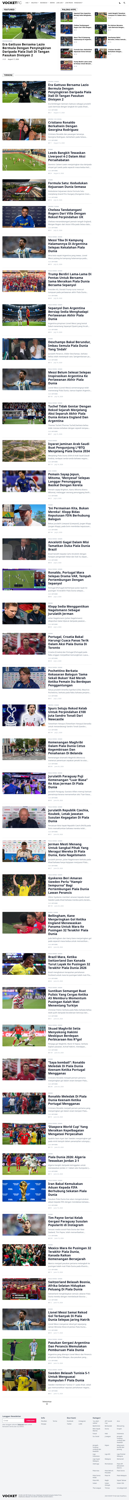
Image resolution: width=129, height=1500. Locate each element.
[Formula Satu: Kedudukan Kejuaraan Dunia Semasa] (24, 190)
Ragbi (107, 1480)
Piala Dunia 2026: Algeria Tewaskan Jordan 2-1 (67, 1159)
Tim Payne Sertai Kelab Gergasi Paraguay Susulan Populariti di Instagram (68, 1221)
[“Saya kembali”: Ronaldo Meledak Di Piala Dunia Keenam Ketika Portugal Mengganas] (24, 1069)
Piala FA (107, 1475)
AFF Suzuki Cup (108, 1422)
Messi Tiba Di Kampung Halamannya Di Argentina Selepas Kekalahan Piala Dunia (83, 40)
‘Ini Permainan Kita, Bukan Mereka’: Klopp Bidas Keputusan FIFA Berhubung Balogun (69, 513)
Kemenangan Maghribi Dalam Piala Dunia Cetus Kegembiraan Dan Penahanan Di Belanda (66, 747)
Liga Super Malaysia (96, 1460)
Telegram (20, 1424)
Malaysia (34, 3)
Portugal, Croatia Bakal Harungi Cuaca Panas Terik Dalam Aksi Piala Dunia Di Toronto (68, 642)
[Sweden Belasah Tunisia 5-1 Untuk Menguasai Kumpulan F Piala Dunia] (24, 1380)
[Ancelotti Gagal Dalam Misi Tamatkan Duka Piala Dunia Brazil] (24, 549)
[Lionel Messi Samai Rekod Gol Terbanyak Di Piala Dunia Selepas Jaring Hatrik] (24, 1319)
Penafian (44, 1421)
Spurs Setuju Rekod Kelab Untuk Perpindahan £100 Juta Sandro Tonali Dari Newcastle (67, 713)
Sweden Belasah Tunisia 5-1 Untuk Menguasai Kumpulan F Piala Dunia (69, 1376)
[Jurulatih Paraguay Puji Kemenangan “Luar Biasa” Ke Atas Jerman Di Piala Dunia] (24, 783)
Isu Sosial (58, 119)
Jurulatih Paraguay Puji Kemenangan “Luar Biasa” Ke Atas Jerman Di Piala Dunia (68, 781)
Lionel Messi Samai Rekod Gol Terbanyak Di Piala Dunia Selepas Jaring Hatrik (69, 1316)
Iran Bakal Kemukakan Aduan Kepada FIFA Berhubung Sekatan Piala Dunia (67, 1189)
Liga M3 (107, 1454)
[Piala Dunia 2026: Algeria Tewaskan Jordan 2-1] (24, 1164)
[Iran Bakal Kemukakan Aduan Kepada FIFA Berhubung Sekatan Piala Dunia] (24, 1191)
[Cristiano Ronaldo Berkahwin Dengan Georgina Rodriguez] (24, 129)
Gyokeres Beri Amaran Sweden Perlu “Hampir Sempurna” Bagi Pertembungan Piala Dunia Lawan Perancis (68, 885)
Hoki (106, 1433)
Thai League (97, 1488)
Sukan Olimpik (107, 1484)
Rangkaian (78, 3)
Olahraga (96, 1464)
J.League (108, 1436)
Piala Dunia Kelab (96, 1476)
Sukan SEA (120, 1483)
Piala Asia (96, 1471)
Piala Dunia (52, 237)
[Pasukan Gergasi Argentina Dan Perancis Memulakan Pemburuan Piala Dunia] (24, 1350)
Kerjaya (43, 1424)
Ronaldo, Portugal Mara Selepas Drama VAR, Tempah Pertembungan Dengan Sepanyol (69, 577)
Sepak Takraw (121, 1480)
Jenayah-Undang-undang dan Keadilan (121, 1439)
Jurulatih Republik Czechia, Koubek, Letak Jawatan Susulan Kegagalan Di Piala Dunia (68, 815)
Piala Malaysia (121, 1475)
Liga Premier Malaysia (121, 1455)
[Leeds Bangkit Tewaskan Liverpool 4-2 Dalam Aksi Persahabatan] (24, 160)
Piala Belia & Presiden (109, 1472)
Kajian (107, 1445)
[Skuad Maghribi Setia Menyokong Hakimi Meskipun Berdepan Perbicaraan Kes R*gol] (24, 1035)
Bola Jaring (120, 1426)
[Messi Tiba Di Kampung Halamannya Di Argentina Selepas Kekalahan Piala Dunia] (24, 247)
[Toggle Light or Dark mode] (120, 3)
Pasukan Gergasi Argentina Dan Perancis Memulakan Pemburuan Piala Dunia (69, 1346)
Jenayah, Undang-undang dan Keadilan (97, 1448)
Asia (27, 3)
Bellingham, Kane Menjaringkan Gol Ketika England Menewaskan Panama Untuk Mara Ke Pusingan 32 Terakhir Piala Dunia (68, 925)
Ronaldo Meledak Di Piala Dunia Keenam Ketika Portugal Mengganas (67, 1100)
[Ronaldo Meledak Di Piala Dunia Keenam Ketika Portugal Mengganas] (24, 1103)
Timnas (107, 1488)
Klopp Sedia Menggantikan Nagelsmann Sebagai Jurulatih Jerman (68, 610)
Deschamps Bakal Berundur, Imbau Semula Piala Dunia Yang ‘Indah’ (116, 39)
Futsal (95, 1433)
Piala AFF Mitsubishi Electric (120, 1466)
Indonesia (43, 3)
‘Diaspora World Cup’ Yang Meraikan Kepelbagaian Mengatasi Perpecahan (68, 1130)
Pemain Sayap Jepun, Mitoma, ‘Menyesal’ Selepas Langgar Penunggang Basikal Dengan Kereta (69, 479)
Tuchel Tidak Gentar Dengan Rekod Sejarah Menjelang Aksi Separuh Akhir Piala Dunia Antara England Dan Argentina (69, 413)
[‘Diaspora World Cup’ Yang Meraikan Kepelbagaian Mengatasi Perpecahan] (24, 1134)
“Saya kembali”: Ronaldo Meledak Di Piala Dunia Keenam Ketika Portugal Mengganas (66, 1067)
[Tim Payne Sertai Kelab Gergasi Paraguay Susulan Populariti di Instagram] (24, 1225)
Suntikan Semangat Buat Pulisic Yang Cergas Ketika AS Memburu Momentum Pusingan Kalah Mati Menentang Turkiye (68, 998)
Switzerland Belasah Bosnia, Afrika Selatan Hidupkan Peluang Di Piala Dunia (69, 1285)
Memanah (120, 1459)
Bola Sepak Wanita (96, 1430)
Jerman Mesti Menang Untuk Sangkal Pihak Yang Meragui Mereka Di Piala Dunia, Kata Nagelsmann (68, 849)
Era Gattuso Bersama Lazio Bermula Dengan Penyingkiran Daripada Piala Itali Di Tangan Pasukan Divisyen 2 (26, 49)
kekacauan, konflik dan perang (120, 1447)
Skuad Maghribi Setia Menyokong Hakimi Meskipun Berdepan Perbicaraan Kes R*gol (65, 1033)
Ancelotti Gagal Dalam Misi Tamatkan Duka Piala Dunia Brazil (69, 545)
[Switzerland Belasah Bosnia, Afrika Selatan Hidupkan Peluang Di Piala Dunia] (24, 1289)
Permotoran (109, 1464)
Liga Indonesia (96, 1455)
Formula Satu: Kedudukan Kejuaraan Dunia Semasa (83, 51)
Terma (55, 1421)
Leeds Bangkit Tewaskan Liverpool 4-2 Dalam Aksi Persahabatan (116, 15)
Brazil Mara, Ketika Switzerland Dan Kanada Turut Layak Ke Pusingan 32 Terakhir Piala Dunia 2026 (69, 962)
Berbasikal (108, 1426)
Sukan (10, 41)
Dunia (50, 912)
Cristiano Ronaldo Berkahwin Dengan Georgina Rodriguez (115, 52)
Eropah (52, 3)
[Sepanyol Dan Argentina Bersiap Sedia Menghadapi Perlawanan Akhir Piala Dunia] (24, 315)
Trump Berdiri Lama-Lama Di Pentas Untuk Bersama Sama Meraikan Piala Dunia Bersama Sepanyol (83, 65)
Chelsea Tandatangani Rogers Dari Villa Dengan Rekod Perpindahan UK (82, 27)
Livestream (69, 3)
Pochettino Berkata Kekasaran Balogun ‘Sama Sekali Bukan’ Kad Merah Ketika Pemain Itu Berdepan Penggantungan (69, 678)
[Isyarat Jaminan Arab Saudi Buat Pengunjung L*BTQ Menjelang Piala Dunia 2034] (24, 451)
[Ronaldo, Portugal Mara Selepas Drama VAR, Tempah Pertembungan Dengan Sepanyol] (24, 579)
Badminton (96, 1426)
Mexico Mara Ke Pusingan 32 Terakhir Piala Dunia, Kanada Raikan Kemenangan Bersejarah (69, 1253)
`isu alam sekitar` (96, 1422)
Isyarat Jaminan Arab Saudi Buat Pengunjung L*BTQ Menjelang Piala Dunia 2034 (69, 447)
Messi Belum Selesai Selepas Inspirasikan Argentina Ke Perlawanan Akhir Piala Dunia (69, 377)
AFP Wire (55, 110)
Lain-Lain (59, 3)
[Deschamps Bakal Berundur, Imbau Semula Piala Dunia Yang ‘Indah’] (24, 349)
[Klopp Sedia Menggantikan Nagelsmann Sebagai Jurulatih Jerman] (24, 613)
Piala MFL (96, 1480)
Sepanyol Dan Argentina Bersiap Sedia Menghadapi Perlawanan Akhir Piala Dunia (83, 16)
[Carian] (124, 3)
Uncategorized (122, 1488)
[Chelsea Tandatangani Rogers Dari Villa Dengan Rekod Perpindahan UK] (24, 217)
